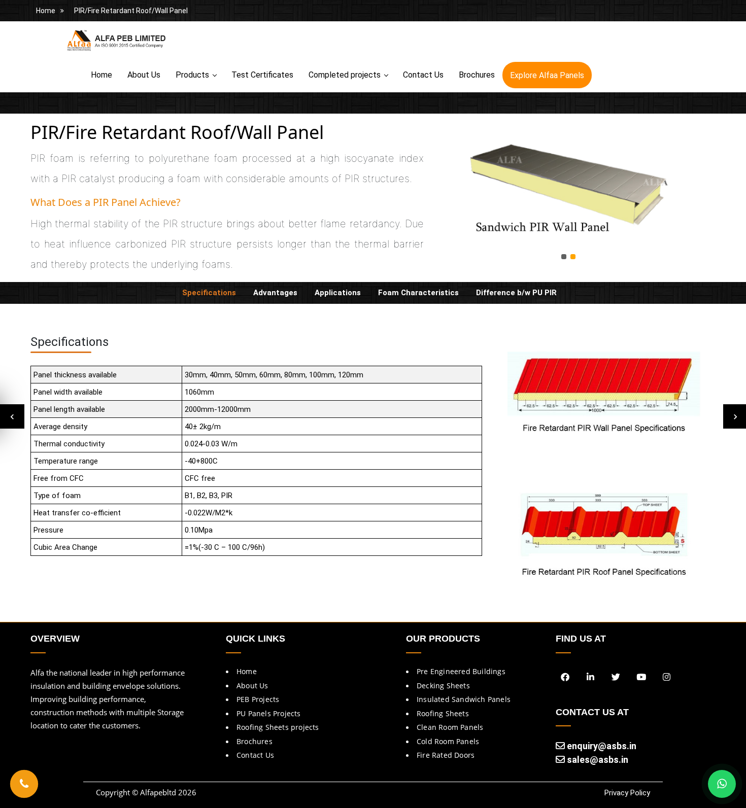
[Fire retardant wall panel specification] (603, 400)
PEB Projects (257, 699)
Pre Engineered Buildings (461, 671)
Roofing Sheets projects (277, 727)
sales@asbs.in (596, 759)
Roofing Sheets (443, 713)
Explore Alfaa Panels (547, 75)
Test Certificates (262, 75)
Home (45, 10)
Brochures (477, 75)
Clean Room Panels (450, 727)
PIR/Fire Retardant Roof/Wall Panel (131, 10)
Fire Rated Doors (445, 755)
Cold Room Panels (448, 741)
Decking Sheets (443, 685)
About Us (143, 75)
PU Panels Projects (268, 713)
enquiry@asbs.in (600, 746)
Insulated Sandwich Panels (464, 699)
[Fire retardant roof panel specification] (603, 536)
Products (192, 75)
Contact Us (423, 75)
